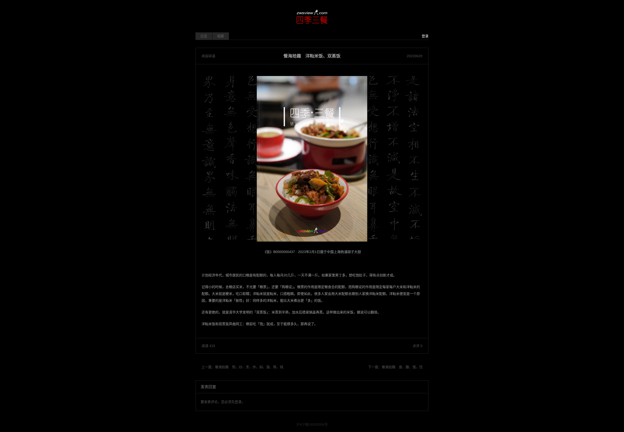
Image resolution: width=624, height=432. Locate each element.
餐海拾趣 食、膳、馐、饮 (402, 367)
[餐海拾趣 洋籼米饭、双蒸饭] (312, 159)
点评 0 (417, 345)
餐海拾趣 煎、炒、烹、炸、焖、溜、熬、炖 (249, 367)
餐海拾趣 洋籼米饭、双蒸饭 (312, 56)
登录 (425, 36)
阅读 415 (208, 345)
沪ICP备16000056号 (312, 424)
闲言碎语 (208, 56)
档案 (220, 36)
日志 (203, 36)
